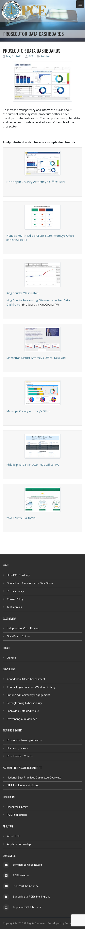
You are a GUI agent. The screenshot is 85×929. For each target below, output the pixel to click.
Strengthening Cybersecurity (24, 703)
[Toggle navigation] (80, 4)
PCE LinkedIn (21, 875)
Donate (11, 657)
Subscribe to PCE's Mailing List (31, 896)
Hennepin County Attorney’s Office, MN (35, 182)
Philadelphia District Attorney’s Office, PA (32, 464)
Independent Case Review (23, 628)
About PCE (13, 836)
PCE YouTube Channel (26, 885)
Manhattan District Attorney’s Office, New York (36, 358)
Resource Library (17, 806)
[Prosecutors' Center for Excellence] (11, 10)
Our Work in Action (18, 636)
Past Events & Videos (20, 756)
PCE (30, 56)
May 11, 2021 (13, 56)
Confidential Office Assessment (26, 679)
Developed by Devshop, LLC (64, 923)
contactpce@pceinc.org (27, 864)
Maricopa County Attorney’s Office (28, 411)
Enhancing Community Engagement (28, 694)
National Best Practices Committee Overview (34, 777)
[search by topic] (39, 56)
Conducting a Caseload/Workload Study (31, 687)
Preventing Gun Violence (22, 718)
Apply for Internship (19, 844)
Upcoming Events (17, 748)
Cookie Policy (15, 599)
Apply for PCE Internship (27, 907)
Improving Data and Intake (23, 710)
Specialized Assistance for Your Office (30, 583)
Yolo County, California (21, 518)
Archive (45, 56)
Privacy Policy (15, 591)
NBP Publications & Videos (23, 785)
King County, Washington (22, 293)
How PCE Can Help (18, 575)
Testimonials (14, 607)
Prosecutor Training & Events (24, 740)
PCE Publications (17, 814)
